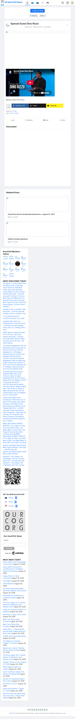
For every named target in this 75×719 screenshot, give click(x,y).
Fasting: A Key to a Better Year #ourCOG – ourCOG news (14, 310)
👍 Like (12, 120)
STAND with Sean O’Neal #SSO (14, 636)
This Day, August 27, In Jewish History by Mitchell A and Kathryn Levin (14, 605)
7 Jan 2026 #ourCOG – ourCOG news (11, 317)
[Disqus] (37, 157)
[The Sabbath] (11, 257)
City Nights (7, 581)
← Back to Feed (37, 11)
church (11, 113)
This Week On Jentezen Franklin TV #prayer (11, 642)
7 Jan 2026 (20, 318)
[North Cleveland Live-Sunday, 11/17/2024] (5, 275)
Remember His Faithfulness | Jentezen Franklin (13, 597)
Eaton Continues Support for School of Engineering (13, 673)
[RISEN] (5, 269)
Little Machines (8, 584)
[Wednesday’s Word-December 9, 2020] (23, 257)
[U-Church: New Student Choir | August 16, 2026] (17, 263)
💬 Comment (29, 120)
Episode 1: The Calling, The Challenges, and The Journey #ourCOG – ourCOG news (13, 459)
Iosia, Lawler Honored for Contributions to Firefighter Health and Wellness (13, 569)
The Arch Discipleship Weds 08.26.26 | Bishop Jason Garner (14, 590)
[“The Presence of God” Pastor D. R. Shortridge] (11, 275)
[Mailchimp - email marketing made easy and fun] (14, 554)
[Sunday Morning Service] (5, 263)
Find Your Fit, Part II (10, 684)
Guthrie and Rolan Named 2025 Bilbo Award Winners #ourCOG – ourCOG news (14, 447)
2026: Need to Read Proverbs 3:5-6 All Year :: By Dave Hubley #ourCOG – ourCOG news (14, 335)
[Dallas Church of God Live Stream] (17, 269)
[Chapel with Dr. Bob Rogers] (11, 269)
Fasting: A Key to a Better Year (14, 313)
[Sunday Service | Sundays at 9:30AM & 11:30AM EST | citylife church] (17, 257)
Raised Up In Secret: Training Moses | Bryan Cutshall (13, 649)
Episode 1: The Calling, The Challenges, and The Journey (13, 464)
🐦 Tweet (62, 120)
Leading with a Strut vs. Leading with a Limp (14, 327)
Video (15, 111)
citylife (16, 113)
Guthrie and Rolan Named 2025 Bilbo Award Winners (14, 453)
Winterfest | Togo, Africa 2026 (14, 614)
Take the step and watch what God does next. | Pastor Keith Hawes (14, 695)
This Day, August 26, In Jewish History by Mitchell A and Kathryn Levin (14, 657)
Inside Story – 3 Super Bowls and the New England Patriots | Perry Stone (14, 631)
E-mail (6, 540)
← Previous (33, 15)
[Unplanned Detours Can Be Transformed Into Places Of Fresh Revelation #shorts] (23, 263)
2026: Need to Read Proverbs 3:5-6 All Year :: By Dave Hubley (14, 341)
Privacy (11, 713)
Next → (42, 15)
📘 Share (45, 120)
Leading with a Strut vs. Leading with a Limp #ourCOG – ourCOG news (14, 323)
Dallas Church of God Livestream (11, 577)
